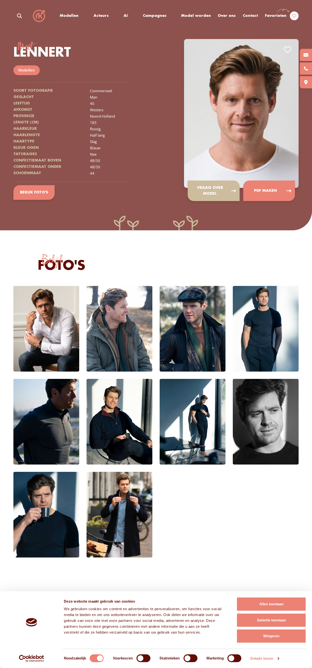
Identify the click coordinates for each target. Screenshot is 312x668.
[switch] (143, 658)
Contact (250, 16)
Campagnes (154, 16)
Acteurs (101, 16)
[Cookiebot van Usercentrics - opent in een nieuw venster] (31, 658)
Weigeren (271, 636)
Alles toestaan (271, 604)
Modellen (69, 16)
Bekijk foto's (34, 192)
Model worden (196, 16)
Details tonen (261, 658)
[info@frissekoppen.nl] (306, 55)
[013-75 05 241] (306, 68)
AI (126, 16)
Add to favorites (287, 49)
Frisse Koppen (39, 16)
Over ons (227, 16)
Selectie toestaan (271, 620)
